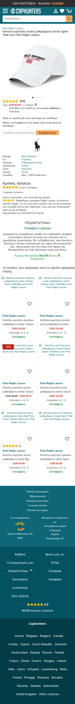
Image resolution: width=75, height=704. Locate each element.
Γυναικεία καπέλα (37, 505)
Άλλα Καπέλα (28, 156)
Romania (43, 677)
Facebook (55, 571)
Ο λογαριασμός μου (20, 562)
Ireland (61, 661)
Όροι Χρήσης (20, 596)
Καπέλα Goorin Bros (37, 501)
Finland (59, 652)
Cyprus (24, 644)
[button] (33, 97)
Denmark (61, 644)
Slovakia (56, 677)
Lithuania (33, 669)
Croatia (13, 644)
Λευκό (24, 171)
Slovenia (22, 686)
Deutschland (19, 652)
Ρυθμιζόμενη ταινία (31, 162)
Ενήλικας (26, 159)
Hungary (49, 661)
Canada (58, 636)
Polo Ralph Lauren (13, 28)
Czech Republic (42, 644)
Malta (63, 669)
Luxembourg (49, 669)
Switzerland (50, 686)
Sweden (35, 686)
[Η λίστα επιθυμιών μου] (62, 11)
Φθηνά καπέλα (37, 496)
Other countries (49, 694)
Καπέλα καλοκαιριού (38, 491)
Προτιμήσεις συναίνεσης (20, 583)
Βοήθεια (20, 554)
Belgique (32, 636)
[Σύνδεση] (56, 11)
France (13, 661)
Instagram (55, 579)
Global (25, 661)
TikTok (55, 562)
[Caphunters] (22, 11)
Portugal (29, 677)
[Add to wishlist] (29, 303)
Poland (17, 677)
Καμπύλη (26, 168)
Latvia (21, 669)
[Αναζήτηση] (69, 18)
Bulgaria (45, 636)
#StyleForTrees (19, 571)
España (35, 652)
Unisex (25, 165)
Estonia (47, 652)
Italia (11, 669)
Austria (19, 636)
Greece (36, 661)
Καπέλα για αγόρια (37, 510)
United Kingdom (26, 694)
